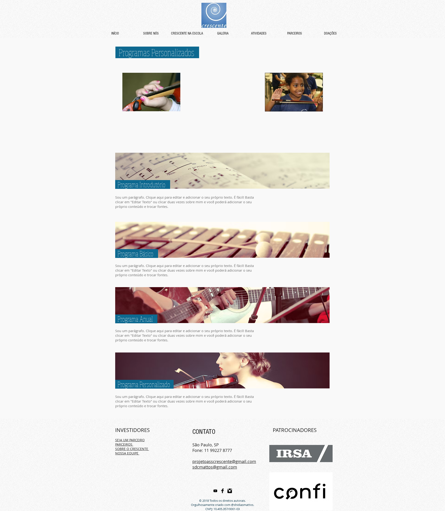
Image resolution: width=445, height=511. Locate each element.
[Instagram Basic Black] (229, 491)
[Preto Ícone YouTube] (215, 491)
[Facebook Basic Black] (222, 491)
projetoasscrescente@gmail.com (224, 461)
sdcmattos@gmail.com (214, 467)
